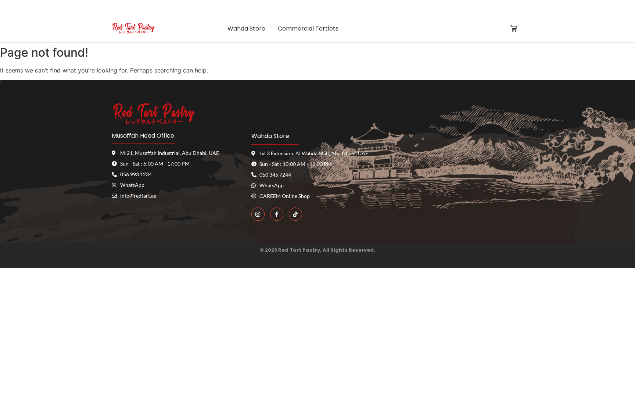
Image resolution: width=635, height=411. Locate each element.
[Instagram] (258, 214)
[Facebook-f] (276, 214)
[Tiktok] (295, 214)
